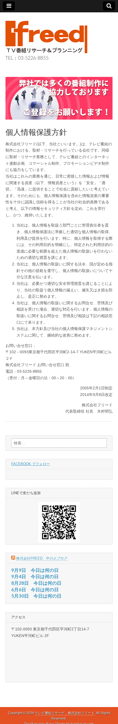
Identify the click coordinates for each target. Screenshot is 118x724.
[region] (59, 98)
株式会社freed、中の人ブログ (42, 558)
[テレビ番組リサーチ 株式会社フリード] (46, 34)
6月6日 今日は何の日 (35, 589)
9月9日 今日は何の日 (35, 570)
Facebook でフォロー (30, 464)
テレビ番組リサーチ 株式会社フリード (64, 713)
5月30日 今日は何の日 (36, 596)
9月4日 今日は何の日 (35, 576)
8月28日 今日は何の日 (36, 583)
